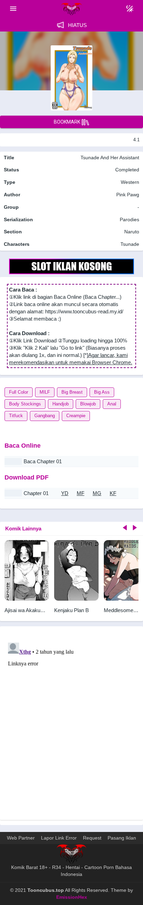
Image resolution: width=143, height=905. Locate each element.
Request (92, 838)
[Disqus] (71, 726)
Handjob (60, 403)
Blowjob (88, 403)
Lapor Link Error (59, 838)
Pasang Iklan (122, 838)
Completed (127, 169)
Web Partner (21, 838)
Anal (111, 403)
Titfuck (16, 415)
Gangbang (44, 415)
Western (129, 182)
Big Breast (72, 392)
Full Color (18, 392)
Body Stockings (25, 403)
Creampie (75, 415)
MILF (45, 392)
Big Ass (102, 392)
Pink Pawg (127, 194)
